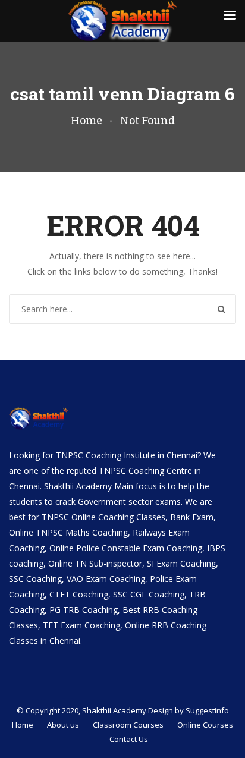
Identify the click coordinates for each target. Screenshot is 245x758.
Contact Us (128, 739)
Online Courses (205, 724)
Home (86, 120)
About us (63, 724)
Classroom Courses (128, 724)
